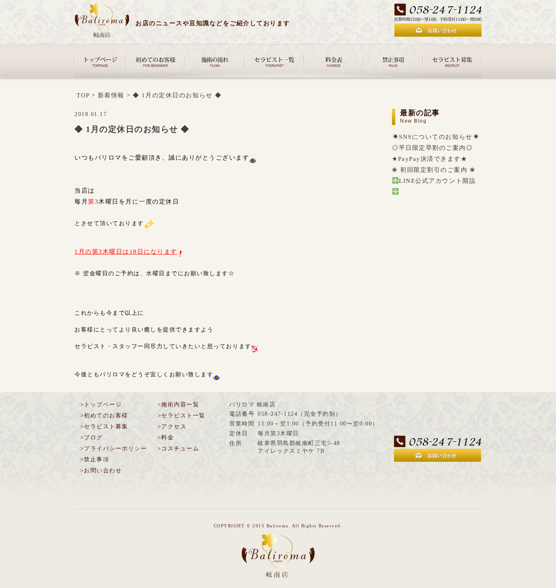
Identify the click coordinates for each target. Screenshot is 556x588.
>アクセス (172, 426)
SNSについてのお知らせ (435, 136)
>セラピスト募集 (104, 426)
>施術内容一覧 (178, 405)
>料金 (166, 437)
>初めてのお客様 (104, 415)
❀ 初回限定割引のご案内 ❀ (433, 169)
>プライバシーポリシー (113, 448)
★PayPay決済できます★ (429, 158)
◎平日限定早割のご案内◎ (432, 147)
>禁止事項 (94, 459)
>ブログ (91, 437)
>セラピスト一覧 (182, 415)
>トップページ (101, 405)
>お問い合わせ (101, 470)
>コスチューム (178, 448)
